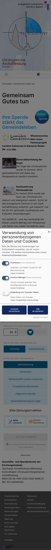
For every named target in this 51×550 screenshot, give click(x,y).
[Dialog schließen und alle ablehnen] (49, 230)
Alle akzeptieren (37, 310)
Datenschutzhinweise (12, 255)
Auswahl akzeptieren (14, 310)
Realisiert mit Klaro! (40, 317)
